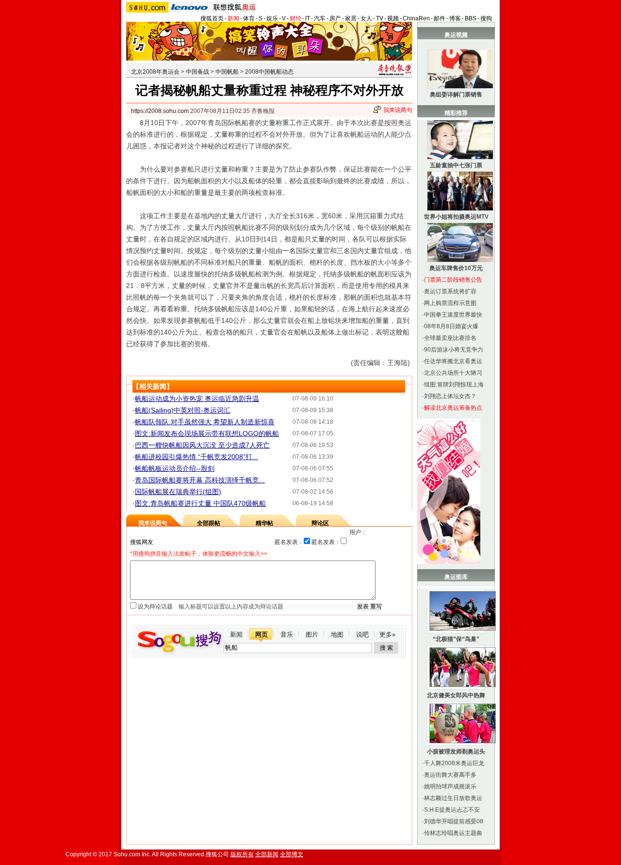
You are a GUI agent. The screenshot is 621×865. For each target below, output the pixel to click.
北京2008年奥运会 (155, 71)
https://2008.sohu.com (160, 111)
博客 (455, 18)
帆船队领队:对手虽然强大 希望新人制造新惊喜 (205, 422)
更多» (387, 634)
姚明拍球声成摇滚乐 (450, 786)
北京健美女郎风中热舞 (456, 695)
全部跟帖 (208, 523)
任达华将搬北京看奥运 (453, 361)
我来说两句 (397, 110)
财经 (295, 18)
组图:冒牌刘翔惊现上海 (454, 384)
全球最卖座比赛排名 (450, 338)
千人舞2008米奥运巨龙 (454, 763)
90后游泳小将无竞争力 (453, 349)
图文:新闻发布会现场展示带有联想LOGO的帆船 (207, 433)
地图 (337, 634)
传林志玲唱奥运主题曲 (453, 833)
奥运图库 (456, 577)
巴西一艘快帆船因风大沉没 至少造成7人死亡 (202, 445)
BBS (470, 18)
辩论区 (320, 523)
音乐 (286, 634)
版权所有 (242, 854)
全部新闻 (266, 854)
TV (379, 18)
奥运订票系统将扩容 (450, 291)
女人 (366, 18)
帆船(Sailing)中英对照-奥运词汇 (182, 410)
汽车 (320, 18)
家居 (351, 18)
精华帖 (264, 523)
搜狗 (486, 18)
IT (307, 18)
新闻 (233, 18)
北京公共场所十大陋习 (453, 372)
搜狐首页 (212, 18)
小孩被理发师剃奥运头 (456, 751)
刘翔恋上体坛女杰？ (450, 396)
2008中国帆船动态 (269, 71)
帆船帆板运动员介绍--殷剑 (174, 468)
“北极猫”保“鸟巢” (456, 639)
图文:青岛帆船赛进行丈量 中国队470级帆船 (200, 503)
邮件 (439, 18)
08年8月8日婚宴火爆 (451, 326)
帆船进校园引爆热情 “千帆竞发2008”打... (196, 457)
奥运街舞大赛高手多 (450, 774)
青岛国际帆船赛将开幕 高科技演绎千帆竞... (200, 480)
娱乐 (272, 18)
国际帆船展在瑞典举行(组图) (178, 492)
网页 (261, 634)
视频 (393, 18)
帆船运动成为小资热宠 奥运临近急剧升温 (197, 398)
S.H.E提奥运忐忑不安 (452, 809)
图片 (312, 634)
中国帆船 (227, 71)
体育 (249, 18)
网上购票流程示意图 (450, 303)
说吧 (362, 634)
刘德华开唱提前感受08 (453, 821)
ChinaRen (416, 18)
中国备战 (197, 71)
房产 (335, 18)
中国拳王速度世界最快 (453, 314)
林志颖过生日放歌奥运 (453, 798)
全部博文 (291, 854)
